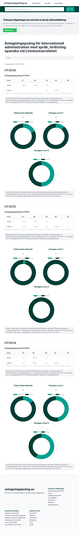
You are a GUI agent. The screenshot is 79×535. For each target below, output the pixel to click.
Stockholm (33, 513)
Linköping (32, 518)
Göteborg (32, 520)
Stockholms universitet (13, 525)
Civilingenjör (52, 498)
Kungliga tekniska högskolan (15, 518)
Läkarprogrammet (54, 495)
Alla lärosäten (36, 3)
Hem (8, 58)
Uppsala (32, 515)
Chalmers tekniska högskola (15, 515)
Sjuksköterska (53, 505)
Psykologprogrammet (56, 491)
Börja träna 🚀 (10, 30)
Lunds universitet (11, 522)
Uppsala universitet (12, 513)
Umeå (31, 525)
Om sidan (47, 3)
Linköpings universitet (13, 520)
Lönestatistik (58, 3)
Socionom (51, 500)
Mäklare (51, 502)
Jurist (50, 493)
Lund (31, 522)
